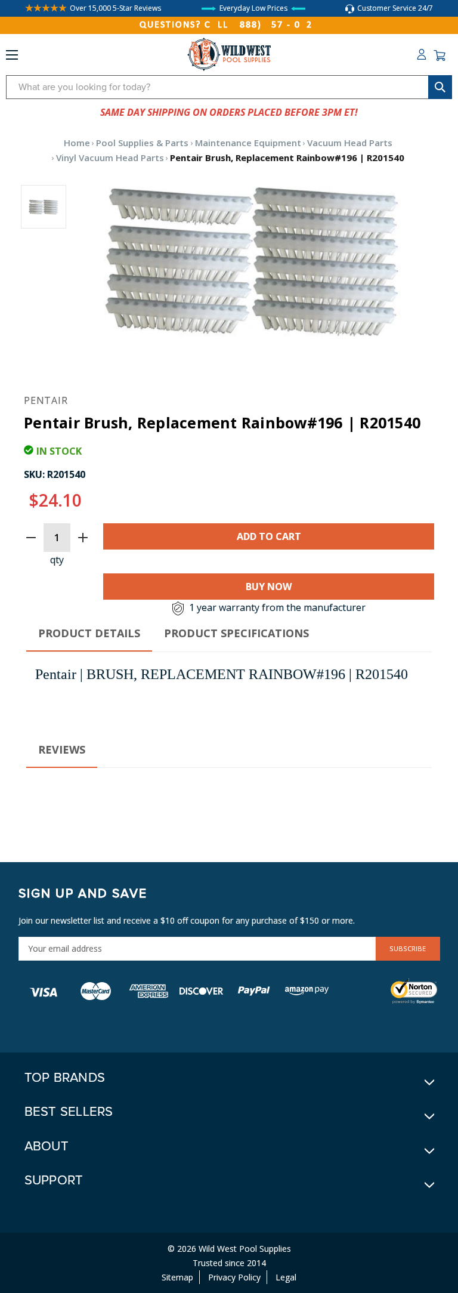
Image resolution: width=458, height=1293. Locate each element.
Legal (286, 1277)
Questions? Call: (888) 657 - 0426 (229, 25)
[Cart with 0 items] (439, 55)
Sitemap (177, 1277)
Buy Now (269, 586)
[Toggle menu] (12, 57)
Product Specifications (236, 633)
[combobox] (229, 87)
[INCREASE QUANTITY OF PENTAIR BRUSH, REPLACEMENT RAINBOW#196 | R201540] (83, 537)
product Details (89, 633)
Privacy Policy (234, 1277)
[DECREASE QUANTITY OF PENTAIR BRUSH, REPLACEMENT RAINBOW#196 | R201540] (31, 537)
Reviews (61, 749)
